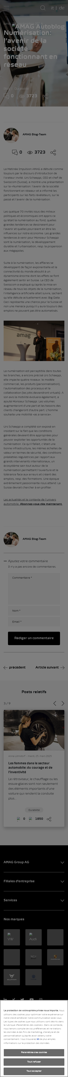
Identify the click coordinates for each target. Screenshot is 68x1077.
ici (38, 1039)
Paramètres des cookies (34, 1052)
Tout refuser (34, 1062)
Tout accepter (34, 1071)
